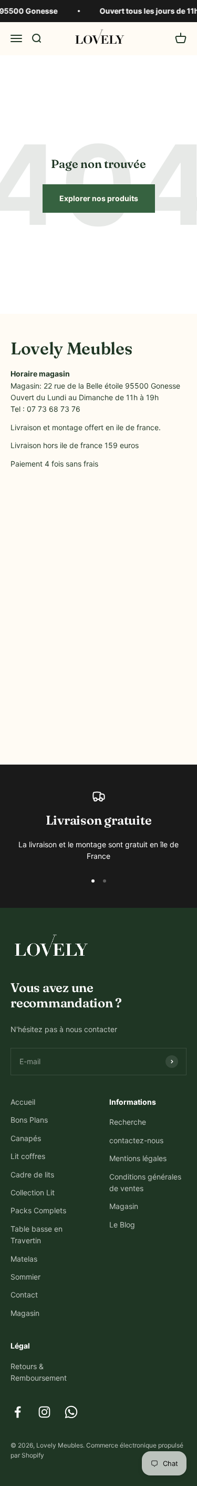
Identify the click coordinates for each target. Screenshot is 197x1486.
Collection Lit (33, 1192)
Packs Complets (38, 1210)
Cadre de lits (32, 1174)
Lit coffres (28, 1156)
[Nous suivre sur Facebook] (18, 1412)
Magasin (25, 1313)
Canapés (26, 1138)
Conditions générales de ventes (145, 1182)
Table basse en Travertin (37, 1234)
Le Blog (122, 1224)
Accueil (23, 1101)
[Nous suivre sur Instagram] (44, 1412)
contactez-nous (136, 1140)
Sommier (25, 1276)
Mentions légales (138, 1158)
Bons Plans (29, 1119)
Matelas (24, 1258)
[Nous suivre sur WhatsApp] (71, 1412)
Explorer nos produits (98, 198)
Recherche (127, 1121)
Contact (24, 1294)
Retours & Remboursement (39, 1372)
